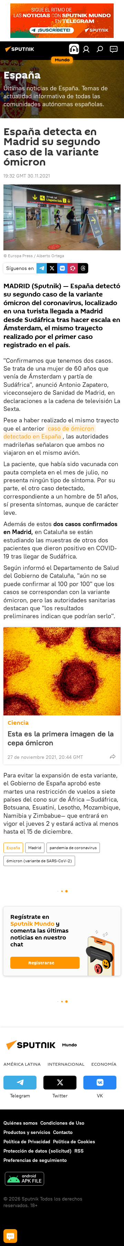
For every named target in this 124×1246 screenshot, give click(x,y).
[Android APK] (24, 1179)
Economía (103, 1064)
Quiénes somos (20, 1123)
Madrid (34, 847)
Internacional (66, 1064)
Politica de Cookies (74, 1141)
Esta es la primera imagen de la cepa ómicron (61, 738)
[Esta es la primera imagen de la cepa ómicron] (62, 671)
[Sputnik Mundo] (20, 52)
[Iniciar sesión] (86, 49)
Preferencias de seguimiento (35, 1160)
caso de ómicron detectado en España (49, 432)
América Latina (22, 1064)
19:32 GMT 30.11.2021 (26, 176)
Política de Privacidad (26, 1141)
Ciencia (18, 723)
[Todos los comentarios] (10, 1236)
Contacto (63, 1132)
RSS (79, 1151)
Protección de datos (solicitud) (37, 1151)
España (13, 847)
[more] (113, 756)
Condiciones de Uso (62, 1123)
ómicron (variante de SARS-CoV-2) (39, 860)
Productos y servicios (26, 1132)
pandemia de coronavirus (73, 847)
